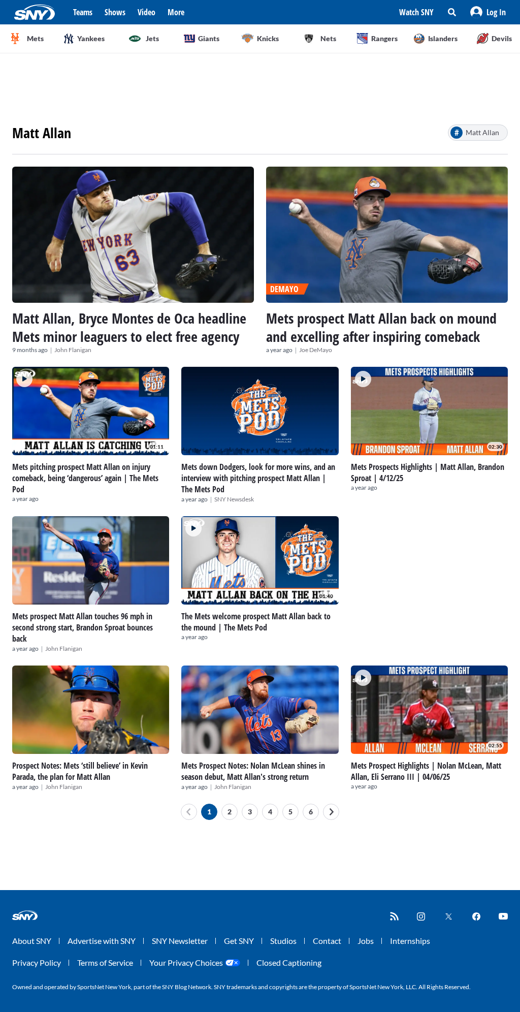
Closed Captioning (288, 962)
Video (146, 12)
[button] (488, 12)
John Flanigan (72, 350)
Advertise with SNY (102, 940)
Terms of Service (105, 962)
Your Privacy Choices (186, 962)
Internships (410, 940)
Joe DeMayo (315, 350)
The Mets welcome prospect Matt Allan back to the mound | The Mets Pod (256, 622)
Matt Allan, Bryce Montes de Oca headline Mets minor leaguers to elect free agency (129, 327)
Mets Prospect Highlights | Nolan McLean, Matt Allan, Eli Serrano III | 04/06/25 (426, 771)
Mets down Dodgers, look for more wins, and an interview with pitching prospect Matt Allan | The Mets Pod (258, 478)
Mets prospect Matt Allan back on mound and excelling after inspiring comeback (381, 327)
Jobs (366, 940)
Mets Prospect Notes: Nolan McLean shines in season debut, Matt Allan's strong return (253, 771)
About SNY (31, 940)
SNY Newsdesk (234, 499)
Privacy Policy (36, 962)
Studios (283, 940)
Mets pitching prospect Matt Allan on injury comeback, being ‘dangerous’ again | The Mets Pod (85, 478)
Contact (327, 940)
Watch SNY (416, 12)
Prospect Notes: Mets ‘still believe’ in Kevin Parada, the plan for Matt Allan (80, 771)
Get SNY (239, 940)
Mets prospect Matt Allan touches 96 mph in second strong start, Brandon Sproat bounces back (82, 627)
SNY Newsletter (180, 940)
